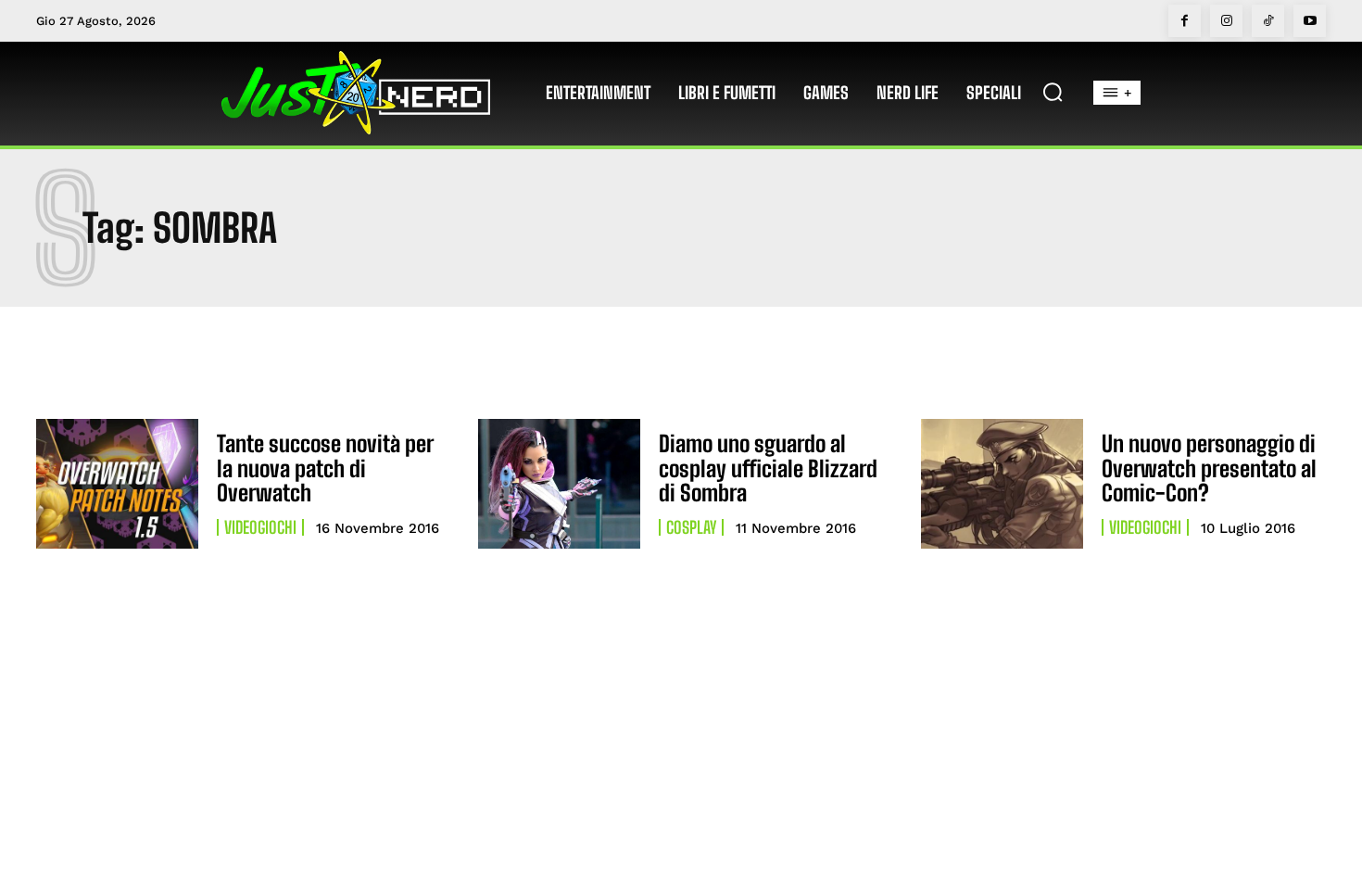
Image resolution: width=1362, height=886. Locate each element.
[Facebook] (1184, 21)
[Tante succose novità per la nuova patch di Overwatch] (117, 484)
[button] (1052, 92)
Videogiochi (260, 527)
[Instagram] (1226, 21)
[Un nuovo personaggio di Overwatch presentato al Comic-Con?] (1002, 484)
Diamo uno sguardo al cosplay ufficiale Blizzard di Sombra (768, 468)
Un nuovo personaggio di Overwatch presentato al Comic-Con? (1209, 468)
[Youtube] (1309, 21)
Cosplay (691, 527)
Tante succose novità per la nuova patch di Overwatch (325, 468)
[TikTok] (1268, 21)
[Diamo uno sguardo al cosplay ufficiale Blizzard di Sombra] (559, 484)
